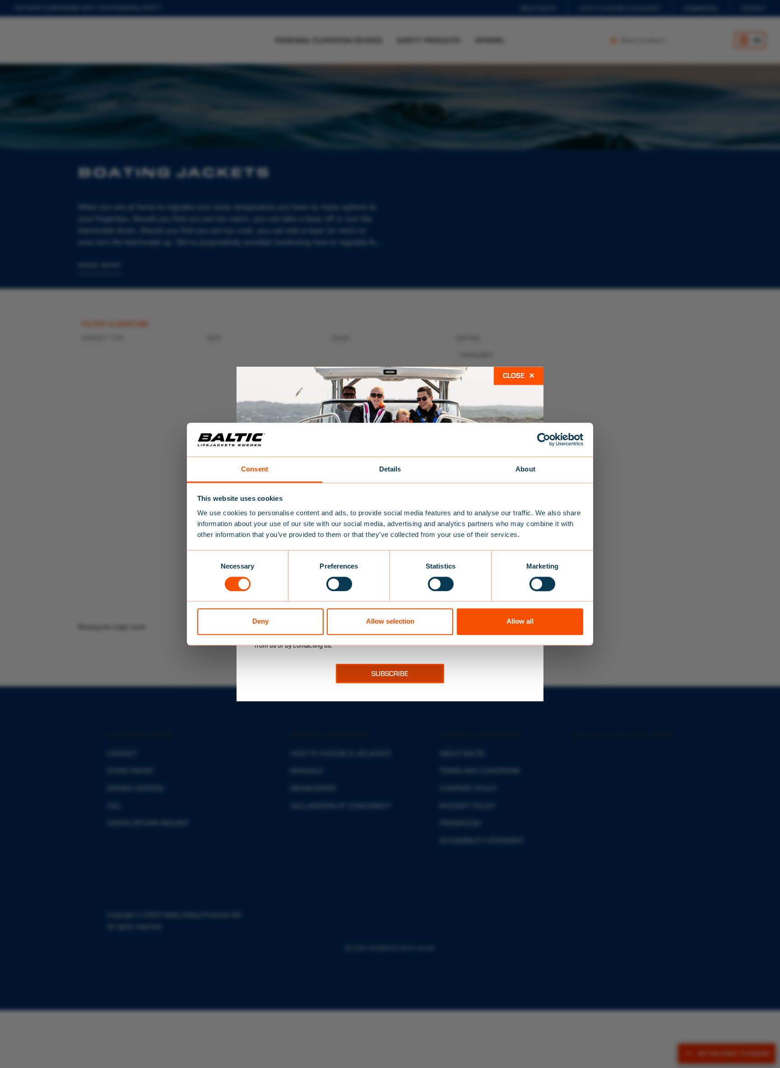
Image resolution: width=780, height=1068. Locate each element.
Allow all (520, 621)
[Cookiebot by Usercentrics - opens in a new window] (543, 439)
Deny (260, 621)
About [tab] (525, 469)
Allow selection (390, 621)
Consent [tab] (254, 469)
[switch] (339, 584)
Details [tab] (390, 469)
